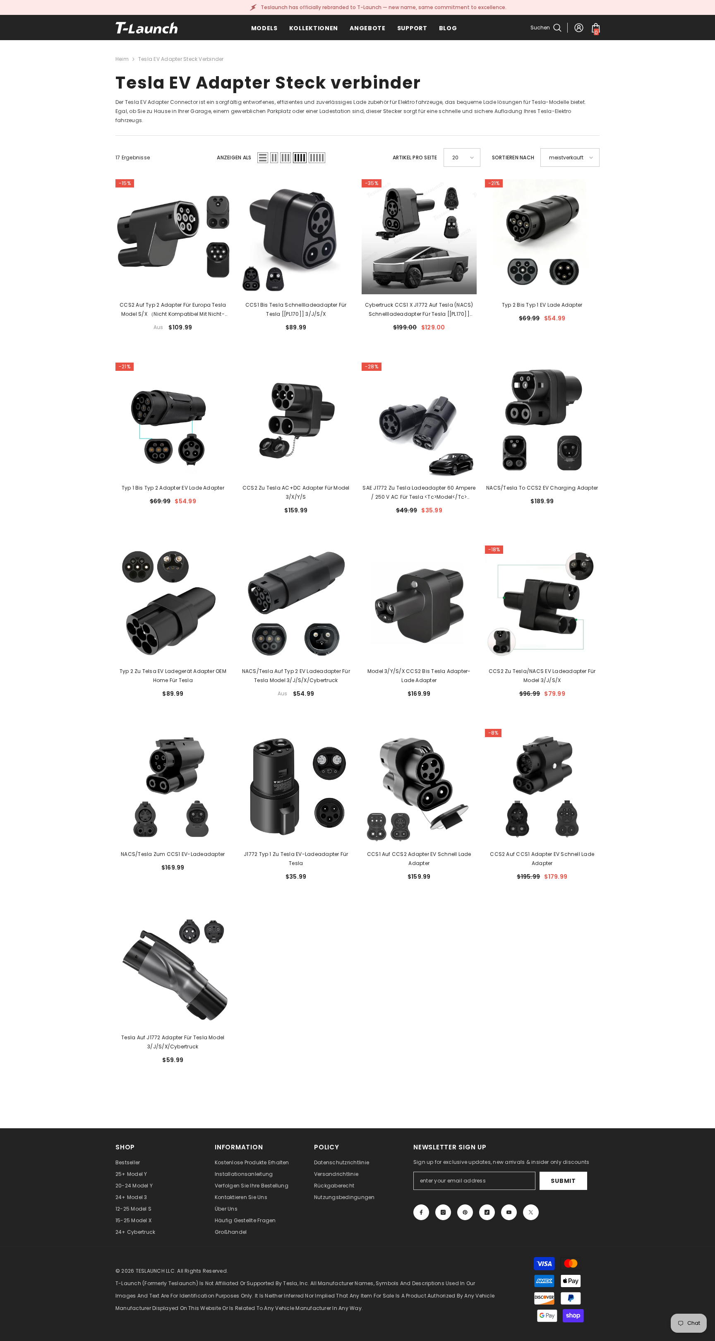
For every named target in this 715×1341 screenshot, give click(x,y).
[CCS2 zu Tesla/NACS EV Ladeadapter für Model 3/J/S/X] (542, 603)
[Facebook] (421, 1212)
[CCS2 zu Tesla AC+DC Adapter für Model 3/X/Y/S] (296, 420)
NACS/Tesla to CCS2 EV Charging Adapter (542, 487)
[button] (262, 157)
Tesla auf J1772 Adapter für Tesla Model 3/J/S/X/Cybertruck (172, 1042)
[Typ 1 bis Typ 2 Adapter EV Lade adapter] (172, 420)
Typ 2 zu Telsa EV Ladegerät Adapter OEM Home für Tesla (173, 676)
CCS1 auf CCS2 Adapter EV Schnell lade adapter (419, 859)
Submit (563, 1181)
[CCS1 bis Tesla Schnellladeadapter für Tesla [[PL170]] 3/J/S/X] (296, 236)
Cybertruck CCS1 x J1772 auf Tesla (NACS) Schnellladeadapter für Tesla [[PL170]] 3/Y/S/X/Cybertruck (419, 310)
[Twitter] (531, 1212)
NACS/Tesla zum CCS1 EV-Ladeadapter (173, 854)
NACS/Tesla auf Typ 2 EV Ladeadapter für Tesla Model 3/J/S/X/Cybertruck (296, 676)
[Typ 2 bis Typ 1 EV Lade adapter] (542, 236)
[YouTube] (509, 1212)
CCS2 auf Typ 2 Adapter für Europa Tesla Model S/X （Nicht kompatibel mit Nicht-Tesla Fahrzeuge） (173, 310)
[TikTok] (487, 1212)
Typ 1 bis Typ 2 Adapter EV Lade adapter (173, 487)
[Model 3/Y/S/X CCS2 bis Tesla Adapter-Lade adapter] (419, 603)
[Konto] (578, 27)
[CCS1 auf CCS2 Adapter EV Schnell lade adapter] (419, 786)
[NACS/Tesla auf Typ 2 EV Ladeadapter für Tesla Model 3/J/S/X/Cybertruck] (296, 603)
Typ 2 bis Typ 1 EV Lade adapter (542, 304)
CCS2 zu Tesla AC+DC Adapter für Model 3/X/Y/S (296, 492)
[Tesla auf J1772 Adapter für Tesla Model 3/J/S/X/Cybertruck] (172, 969)
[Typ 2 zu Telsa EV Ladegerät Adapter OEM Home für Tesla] (172, 603)
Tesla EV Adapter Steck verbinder (181, 58)
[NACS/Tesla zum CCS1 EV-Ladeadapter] (172, 786)
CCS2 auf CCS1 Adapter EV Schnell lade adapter (542, 859)
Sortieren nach (513, 157)
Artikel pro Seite (415, 157)
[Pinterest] (465, 1212)
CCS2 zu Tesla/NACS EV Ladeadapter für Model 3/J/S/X (542, 676)
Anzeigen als (234, 157)
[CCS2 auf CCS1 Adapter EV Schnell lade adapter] (542, 786)
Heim (122, 58)
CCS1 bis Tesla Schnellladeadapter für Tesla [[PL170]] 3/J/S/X (296, 309)
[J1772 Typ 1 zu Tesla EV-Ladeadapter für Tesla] (296, 786)
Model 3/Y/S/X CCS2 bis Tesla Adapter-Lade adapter (419, 676)
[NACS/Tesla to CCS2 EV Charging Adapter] (542, 420)
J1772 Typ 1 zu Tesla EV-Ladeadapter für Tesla (296, 859)
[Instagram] (443, 1212)
